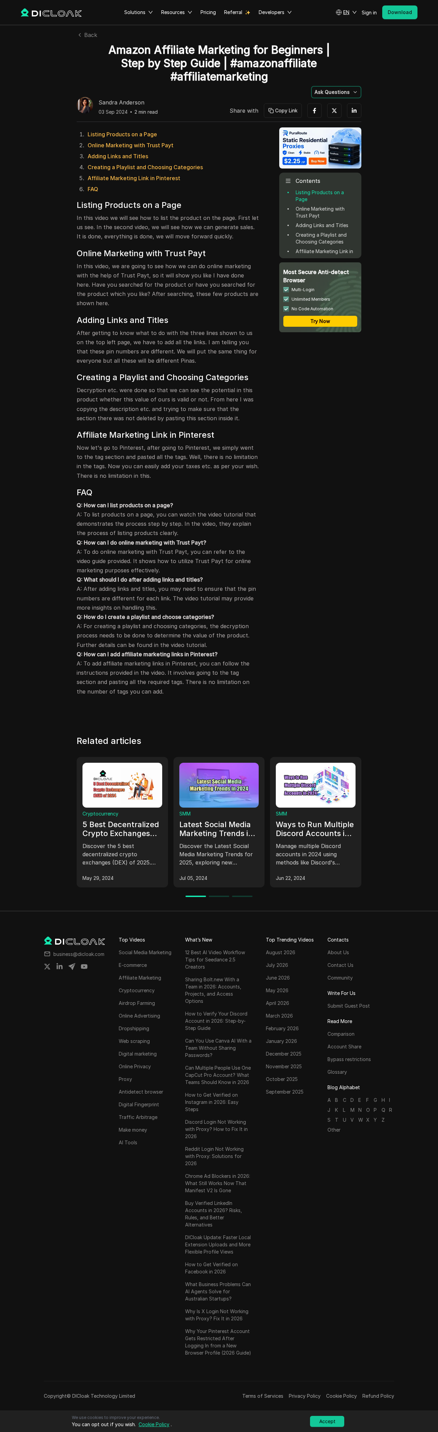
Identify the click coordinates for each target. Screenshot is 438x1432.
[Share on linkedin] (59, 966)
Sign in (369, 12)
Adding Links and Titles (118, 156)
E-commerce (198, 814)
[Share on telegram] (71, 966)
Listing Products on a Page (122, 134)
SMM (93, 814)
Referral (233, 12)
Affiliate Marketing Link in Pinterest (134, 178)
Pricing (208, 12)
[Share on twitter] (47, 966)
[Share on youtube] (84, 966)
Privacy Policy (305, 1396)
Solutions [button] (134, 12)
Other (333, 1130)
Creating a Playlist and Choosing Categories (145, 167)
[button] (346, 12)
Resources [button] (173, 12)
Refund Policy (378, 1396)
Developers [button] (271, 12)
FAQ (93, 189)
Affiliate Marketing (302, 814)
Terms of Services (262, 1396)
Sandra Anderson (121, 103)
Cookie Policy (341, 1396)
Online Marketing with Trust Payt (130, 145)
